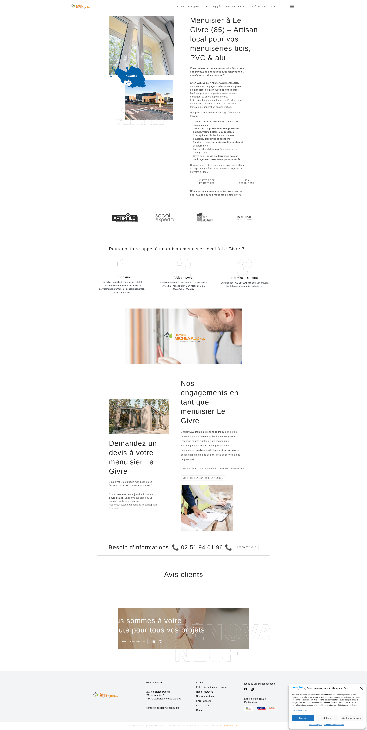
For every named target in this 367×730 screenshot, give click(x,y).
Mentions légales (157, 725)
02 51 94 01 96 (154, 682)
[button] (361, 688)
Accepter (303, 718)
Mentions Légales (315, 725)
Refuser (327, 718)
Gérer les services (300, 710)
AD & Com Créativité (229, 725)
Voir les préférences (351, 718)
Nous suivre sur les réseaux (259, 684)
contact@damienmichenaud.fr (162, 708)
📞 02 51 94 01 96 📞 (202, 547)
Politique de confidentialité (334, 725)
